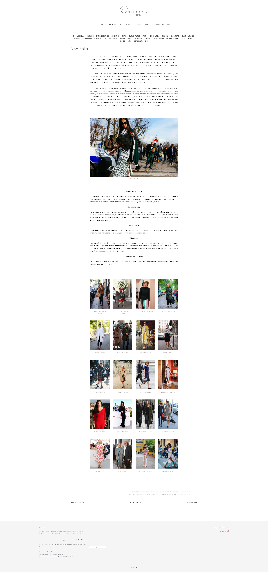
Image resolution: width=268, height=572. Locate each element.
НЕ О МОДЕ (108, 38)
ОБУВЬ (115, 38)
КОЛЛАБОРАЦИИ (87, 38)
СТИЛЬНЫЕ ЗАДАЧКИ (158, 38)
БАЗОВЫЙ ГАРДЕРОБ (134, 36)
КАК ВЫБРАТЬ (80, 36)
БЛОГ (139, 24)
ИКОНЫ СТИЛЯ (175, 36)
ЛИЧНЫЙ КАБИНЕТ (162, 24)
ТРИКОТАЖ (123, 41)
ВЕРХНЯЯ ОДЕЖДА (154, 36)
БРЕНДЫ (144, 36)
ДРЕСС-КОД (165, 36)
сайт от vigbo (134, 567)
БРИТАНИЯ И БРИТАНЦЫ (102, 36)
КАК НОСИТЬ (77, 38)
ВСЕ (73, 36)
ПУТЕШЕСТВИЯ (138, 38)
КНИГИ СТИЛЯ (115, 24)
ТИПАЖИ (124, 36)
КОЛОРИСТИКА (98, 38)
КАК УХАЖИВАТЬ (138, 41)
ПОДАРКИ (122, 38)
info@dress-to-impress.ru (75, 531)
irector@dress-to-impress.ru (76, 533)
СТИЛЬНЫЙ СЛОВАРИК (172, 38)
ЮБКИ (129, 41)
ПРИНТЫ (130, 38)
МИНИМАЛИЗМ (115, 36)
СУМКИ (183, 38)
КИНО (146, 41)
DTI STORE (129, 24)
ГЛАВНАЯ (102, 24)
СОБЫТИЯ (147, 38)
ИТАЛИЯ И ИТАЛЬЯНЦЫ (188, 36)
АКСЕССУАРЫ (90, 36)
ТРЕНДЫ (190, 38)
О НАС (148, 24)
